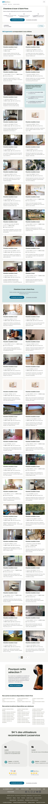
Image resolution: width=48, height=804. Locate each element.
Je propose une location (31, 19)
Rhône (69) (5, 4)
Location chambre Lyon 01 (38, 719)
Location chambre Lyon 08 (8, 718)
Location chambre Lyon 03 (23, 718)
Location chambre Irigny (7, 716)
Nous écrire (10, 791)
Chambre (23, 797)
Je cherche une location (17, 19)
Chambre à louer (30, 273)
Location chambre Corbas (23, 713)
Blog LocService (13, 800)
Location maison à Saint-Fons (24, 701)
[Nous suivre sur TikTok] (34, 792)
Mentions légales (36, 789)
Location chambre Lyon (37, 715)
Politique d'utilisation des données (19, 802)
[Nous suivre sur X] (29, 792)
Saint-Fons (10, 4)
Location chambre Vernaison (23, 722)
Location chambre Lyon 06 (38, 721)
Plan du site (29, 795)
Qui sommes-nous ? (8, 789)
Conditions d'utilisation (7, 802)
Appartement (8, 797)
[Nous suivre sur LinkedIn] (40, 792)
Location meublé (29, 797)
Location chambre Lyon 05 (38, 712)
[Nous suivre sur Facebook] (26, 792)
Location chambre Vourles (38, 722)
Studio (18, 797)
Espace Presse (25, 789)
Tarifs (17, 789)
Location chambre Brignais (38, 724)
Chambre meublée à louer (10, 47)
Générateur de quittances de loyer (31, 800)
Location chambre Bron (22, 719)
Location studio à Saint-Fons (8, 701)
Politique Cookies (31, 802)
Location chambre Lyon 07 (8, 715)
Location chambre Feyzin (8, 713)
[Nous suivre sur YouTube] (37, 792)
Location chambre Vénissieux (9, 712)
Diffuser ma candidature (15, 685)
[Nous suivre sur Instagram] (31, 792)
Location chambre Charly (38, 713)
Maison (14, 797)
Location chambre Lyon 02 (23, 712)
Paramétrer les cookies (40, 802)
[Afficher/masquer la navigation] (44, 2)
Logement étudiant (38, 797)
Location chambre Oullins (8, 719)
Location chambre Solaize (23, 721)
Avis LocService (21, 800)
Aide (44, 789)
